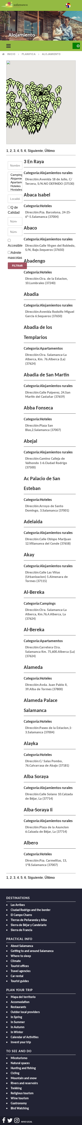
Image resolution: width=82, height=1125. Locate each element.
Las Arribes (18, 905)
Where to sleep (21, 956)
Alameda (33, 667)
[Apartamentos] (15, 182)
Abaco (30, 228)
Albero (31, 843)
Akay (29, 555)
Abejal (30, 441)
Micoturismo (19, 1058)
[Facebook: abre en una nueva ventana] (3, 1120)
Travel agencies (20, 971)
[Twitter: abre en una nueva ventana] (10, 1120)
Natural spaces (20, 1063)
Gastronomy (19, 1103)
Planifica (29, 54)
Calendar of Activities (24, 1037)
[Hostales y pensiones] (15, 190)
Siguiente (35, 151)
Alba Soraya (36, 776)
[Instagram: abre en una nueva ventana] (16, 1120)
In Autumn (17, 1027)
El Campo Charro (21, 915)
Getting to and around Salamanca (32, 951)
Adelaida (33, 522)
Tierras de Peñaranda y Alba (29, 920)
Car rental (17, 976)
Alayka (31, 743)
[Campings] (15, 175)
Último (50, 151)
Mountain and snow (24, 1078)
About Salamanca (22, 946)
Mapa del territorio (23, 997)
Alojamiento (51, 54)
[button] (46, 124)
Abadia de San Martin (46, 375)
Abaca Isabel (37, 195)
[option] (41, 21)
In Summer (18, 1022)
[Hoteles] (15, 186)
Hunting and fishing (23, 1068)
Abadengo (34, 261)
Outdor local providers (25, 1012)
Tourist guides (20, 981)
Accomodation (20, 1002)
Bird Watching (20, 1108)
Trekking (16, 1088)
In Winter (17, 1032)
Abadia (31, 294)
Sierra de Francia (21, 930)
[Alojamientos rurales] (15, 179)
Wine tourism (20, 1098)
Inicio (11, 54)
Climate (16, 961)
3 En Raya (34, 161)
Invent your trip (21, 1042)
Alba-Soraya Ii (38, 810)
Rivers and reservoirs (24, 1083)
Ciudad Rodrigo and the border (30, 910)
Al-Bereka (34, 592)
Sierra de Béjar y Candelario (28, 925)
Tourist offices (20, 966)
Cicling (15, 1073)
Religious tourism (22, 1093)
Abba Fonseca (38, 408)
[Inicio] (14, 4)
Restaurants (18, 1007)
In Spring (16, 1017)
